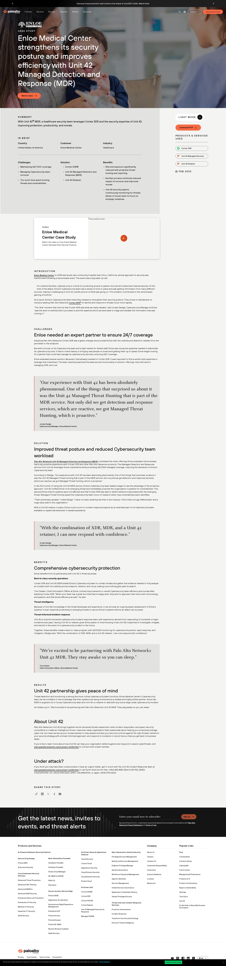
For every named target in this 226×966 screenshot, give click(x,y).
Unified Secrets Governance (123, 888)
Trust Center (31, 957)
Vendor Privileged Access (122, 897)
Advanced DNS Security (27, 894)
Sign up (187, 817)
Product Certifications (188, 883)
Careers (150, 857)
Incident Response (119, 914)
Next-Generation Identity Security (126, 852)
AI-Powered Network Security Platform (34, 852)
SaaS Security (23, 916)
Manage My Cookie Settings (173, 962)
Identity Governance (120, 870)
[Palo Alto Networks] (12, 11)
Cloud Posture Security (90, 872)
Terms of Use (44, 957)
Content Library (185, 861)
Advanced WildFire (25, 889)
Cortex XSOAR (87, 901)
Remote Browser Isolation (58, 929)
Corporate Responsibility (157, 866)
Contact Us (151, 861)
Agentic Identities (119, 879)
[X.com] (48, 794)
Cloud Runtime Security (90, 877)
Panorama (52, 885)
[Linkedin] (42, 794)
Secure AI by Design (26, 858)
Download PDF (186, 127)
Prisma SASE (53, 896)
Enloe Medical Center (44, 275)
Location (150, 879)
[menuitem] (13, 11)
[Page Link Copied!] (36, 794)
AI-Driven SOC (87, 887)
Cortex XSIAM (86, 892)
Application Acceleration (58, 900)
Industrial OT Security (26, 911)
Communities (184, 857)
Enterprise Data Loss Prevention (31, 898)
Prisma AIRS (23, 863)
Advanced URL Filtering (27, 885)
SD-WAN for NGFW (55, 876)
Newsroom (151, 883)
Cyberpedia (183, 866)
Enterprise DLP (54, 911)
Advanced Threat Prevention (29, 880)
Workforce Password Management (125, 874)
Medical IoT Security (26, 907)
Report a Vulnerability (187, 888)
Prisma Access (54, 916)
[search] (179, 11)
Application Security (89, 868)
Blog (181, 852)
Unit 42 (182, 901)
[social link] (172, 958)
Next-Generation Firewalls (59, 858)
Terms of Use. (151, 825)
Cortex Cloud (86, 863)
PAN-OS (51, 880)
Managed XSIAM (87, 916)
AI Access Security (25, 867)
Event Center (184, 870)
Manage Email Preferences (189, 874)
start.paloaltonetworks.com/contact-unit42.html (56, 747)
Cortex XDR (75, 302)
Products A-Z (184, 879)
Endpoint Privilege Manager (122, 866)
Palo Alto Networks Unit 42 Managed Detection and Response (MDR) (66, 461)
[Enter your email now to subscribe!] (148, 818)
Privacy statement (104, 962)
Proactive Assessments (121, 909)
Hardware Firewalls (55, 863)
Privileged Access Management (124, 857)
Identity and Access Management (125, 861)
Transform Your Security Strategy (125, 918)
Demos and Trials (213, 12)
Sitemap (182, 892)
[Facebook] (54, 794)
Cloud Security (87, 859)
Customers (151, 870)
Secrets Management (120, 883)
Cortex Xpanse (87, 905)
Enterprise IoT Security (27, 902)
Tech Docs (183, 897)
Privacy (21, 957)
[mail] (60, 794)
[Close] (223, 962)
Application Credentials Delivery (124, 892)
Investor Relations (154, 874)
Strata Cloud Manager (57, 872)
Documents (57, 957)
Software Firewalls (55, 867)
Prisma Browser (54, 920)
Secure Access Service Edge (60, 891)
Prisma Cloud (86, 881)
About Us (150, 852)
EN (185, 12)
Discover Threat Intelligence (123, 923)
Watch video (27, 96)
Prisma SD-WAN (54, 924)
